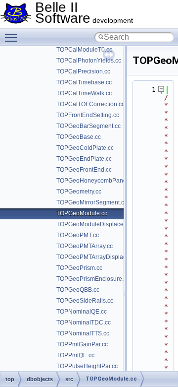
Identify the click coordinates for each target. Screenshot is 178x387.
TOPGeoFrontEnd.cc (84, 169)
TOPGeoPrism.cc (79, 267)
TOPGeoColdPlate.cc (85, 147)
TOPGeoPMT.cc (77, 235)
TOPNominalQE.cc (81, 311)
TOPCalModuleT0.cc (84, 49)
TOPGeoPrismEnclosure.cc (93, 278)
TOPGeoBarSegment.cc (88, 126)
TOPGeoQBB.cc (77, 289)
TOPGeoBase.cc (78, 136)
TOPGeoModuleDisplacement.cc (100, 224)
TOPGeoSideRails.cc (84, 300)
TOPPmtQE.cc (75, 355)
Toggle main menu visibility (13, 37)
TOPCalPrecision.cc (83, 71)
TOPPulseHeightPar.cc (87, 366)
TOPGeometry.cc (78, 191)
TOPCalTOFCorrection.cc (90, 104)
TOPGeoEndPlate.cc (84, 158)
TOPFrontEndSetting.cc (87, 115)
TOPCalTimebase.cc (84, 82)
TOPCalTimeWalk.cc (84, 93)
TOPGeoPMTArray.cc (84, 246)
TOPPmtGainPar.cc (82, 344)
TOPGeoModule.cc (81, 213)
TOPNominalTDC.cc (83, 322)
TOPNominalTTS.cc (82, 333)
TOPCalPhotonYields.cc (88, 60)
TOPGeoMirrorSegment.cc (91, 202)
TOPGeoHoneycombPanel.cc (95, 180)
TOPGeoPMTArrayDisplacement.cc (103, 257)
